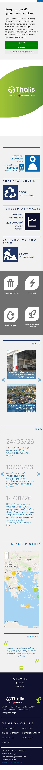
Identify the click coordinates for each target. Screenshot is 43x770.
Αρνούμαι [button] (21, 47)
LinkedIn (21, 683)
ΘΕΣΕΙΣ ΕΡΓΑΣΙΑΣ (8, 728)
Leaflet (37, 627)
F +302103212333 (23, 710)
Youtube (21, 686)
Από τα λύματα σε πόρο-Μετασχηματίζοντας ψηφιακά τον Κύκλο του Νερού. (18, 451)
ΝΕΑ (39, 428)
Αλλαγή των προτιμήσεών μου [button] (21, 52)
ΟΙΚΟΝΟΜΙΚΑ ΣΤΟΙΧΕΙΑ (10, 733)
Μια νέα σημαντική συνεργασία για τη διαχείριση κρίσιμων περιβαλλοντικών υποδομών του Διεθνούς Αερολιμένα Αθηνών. (20, 480)
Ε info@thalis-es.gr (9, 713)
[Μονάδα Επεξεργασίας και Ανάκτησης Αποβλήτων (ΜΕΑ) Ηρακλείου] (21, 364)
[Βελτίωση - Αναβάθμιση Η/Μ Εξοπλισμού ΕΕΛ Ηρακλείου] (21, 398)
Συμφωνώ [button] (22, 43)
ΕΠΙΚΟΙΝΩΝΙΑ (27, 728)
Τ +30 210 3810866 (8, 710)
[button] (36, 589)
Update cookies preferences (12, 762)
